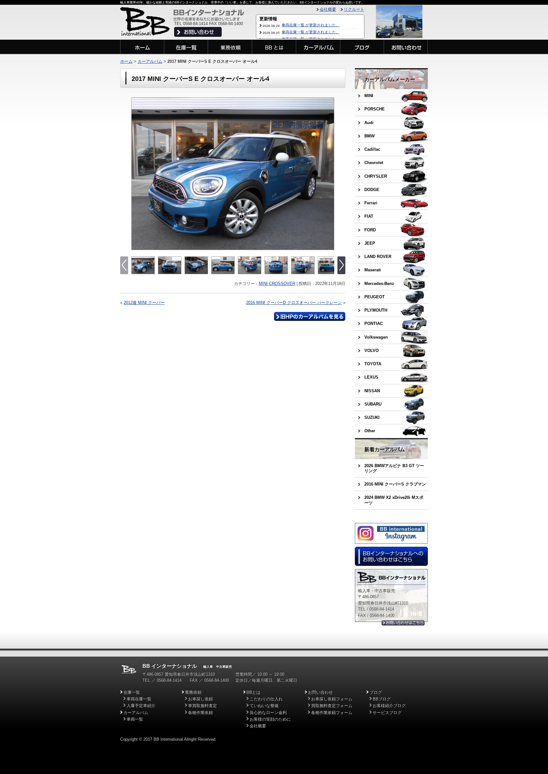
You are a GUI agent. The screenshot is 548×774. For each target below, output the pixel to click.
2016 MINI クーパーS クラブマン (395, 484)
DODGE (371, 189)
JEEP (369, 243)
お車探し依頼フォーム (331, 699)
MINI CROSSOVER (277, 283)
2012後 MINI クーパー (144, 302)
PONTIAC (373, 323)
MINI (368, 95)
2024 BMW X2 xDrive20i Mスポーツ (393, 500)
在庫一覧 (131, 692)
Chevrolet (373, 162)
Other (369, 430)
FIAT (368, 216)
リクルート (354, 9)
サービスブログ (387, 712)
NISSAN (372, 390)
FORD (370, 230)
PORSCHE (374, 109)
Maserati (372, 270)
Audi (369, 122)
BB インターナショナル (169, 666)
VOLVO (371, 350)
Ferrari (370, 203)
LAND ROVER (377, 256)
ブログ (375, 692)
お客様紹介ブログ (389, 705)
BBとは (253, 692)
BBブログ (382, 699)
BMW (369, 136)
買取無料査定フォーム (331, 705)
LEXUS (371, 377)
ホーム (126, 61)
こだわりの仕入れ (266, 699)
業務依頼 (193, 692)
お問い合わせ (320, 692)
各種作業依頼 (200, 712)
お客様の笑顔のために (270, 719)
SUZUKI (372, 417)
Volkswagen (376, 337)
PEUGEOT (374, 296)
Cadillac (372, 149)
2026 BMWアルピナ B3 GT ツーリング (394, 468)
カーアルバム (150, 61)
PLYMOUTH (375, 310)
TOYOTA (372, 363)
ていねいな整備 (264, 705)
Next (329, 174)
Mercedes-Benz (379, 283)
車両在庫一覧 (139, 699)
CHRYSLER (375, 176)
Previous (137, 174)
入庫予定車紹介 (141, 705)
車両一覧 (135, 719)
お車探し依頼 (200, 699)
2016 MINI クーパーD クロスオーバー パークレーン (294, 302)
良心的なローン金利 (268, 712)
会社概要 (328, 9)
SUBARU (373, 404)
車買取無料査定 (202, 705)
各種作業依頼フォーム (331, 712)
